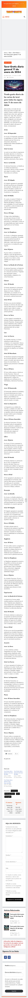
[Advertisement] (14, 35)
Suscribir (14, 991)
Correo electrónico (11, 862)
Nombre (8, 855)
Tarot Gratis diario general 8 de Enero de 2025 (18, 772)
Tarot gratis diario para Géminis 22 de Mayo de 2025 (17, 928)
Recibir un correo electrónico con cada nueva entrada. (13, 893)
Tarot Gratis (8, 62)
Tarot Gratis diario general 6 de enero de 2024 (8, 772)
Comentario (9, 836)
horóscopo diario (9, 794)
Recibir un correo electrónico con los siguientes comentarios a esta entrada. (13, 885)
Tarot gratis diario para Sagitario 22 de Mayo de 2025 (12, 3)
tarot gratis (8, 797)
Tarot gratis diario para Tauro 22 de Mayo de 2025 (17, 916)
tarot (18, 794)
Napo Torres (8, 75)
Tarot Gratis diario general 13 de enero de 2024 (8, 781)
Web (7, 868)
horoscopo (14, 791)
